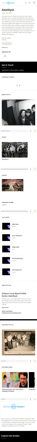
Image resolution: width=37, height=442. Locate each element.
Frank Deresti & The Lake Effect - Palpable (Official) (13, 390)
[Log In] (26, 2)
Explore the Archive (10, 436)
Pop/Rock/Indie (7, 43)
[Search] (29, 2)
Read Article (5, 307)
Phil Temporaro (17, 270)
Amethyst (5, 159)
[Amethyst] (15, 149)
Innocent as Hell (7, 202)
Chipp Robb (15, 247)
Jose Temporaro (17, 235)
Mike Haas (15, 224)
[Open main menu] (34, 3)
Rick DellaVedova (17, 258)
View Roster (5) (6, 52)
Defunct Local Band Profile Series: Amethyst (14, 294)
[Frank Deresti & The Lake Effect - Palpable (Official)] (15, 380)
